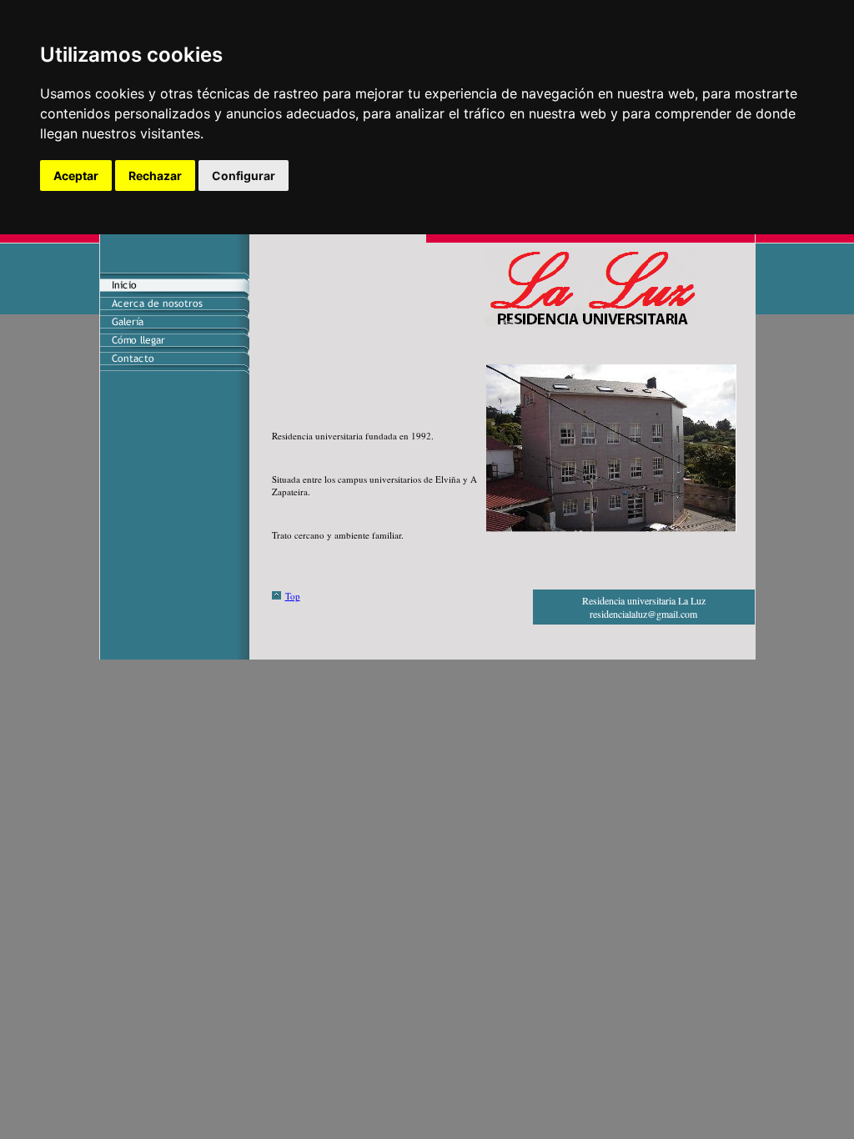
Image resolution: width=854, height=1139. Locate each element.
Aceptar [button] (75, 175)
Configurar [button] (243, 175)
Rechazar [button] (155, 175)
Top (292, 596)
